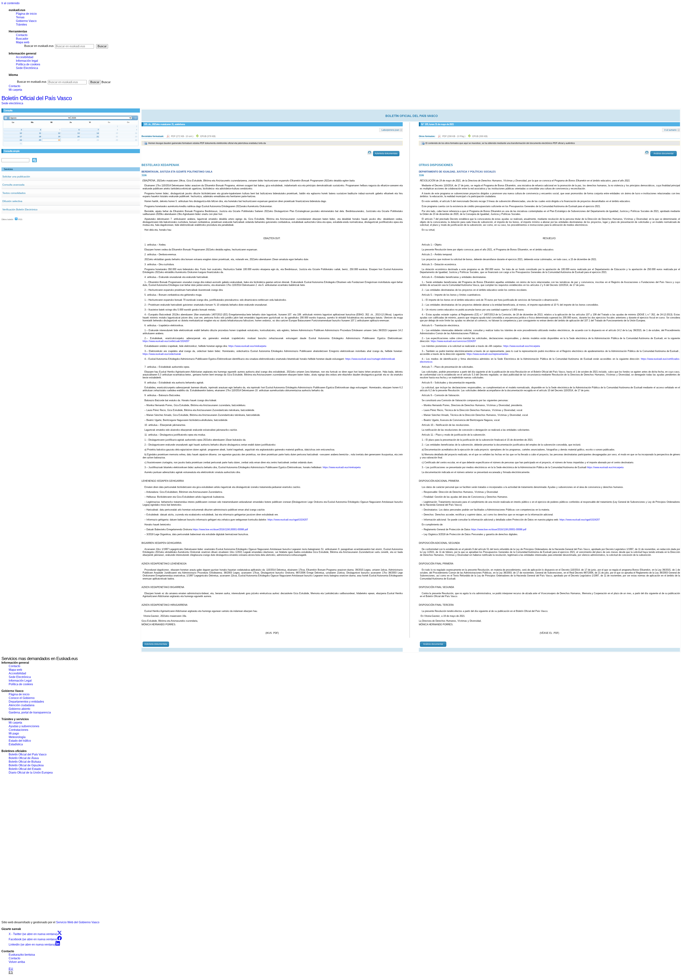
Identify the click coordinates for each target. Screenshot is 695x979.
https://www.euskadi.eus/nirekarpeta (247, 346)
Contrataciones (18, 729)
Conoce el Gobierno (22, 697)
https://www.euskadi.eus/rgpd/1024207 (288, 519)
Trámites (21, 24)
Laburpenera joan (390, 130)
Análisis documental (663, 153)
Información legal (27, 60)
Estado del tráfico (20, 740)
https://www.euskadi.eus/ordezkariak (162, 354)
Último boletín (7, 219)
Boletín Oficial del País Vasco (36, 98)
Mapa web (22, 42)
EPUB (208, 136)
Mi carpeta (15, 89)
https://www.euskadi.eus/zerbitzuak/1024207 (166, 341)
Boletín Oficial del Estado (25, 768)
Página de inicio (26, 13)
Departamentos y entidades (26, 701)
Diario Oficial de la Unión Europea (31, 772)
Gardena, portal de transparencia (30, 712)
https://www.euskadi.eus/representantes (487, 354)
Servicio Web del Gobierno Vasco (77, 922)
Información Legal (20, 680)
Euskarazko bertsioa (22, 954)
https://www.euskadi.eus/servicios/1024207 (453, 341)
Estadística (16, 744)
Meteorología (17, 737)
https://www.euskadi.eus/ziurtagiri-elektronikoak (370, 359)
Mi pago (14, 733)
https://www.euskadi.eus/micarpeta (521, 346)
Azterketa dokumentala (386, 153)
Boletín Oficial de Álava (24, 758)
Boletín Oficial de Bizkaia (25, 761)
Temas (20, 17)
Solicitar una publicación (16, 176)
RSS (20, 219)
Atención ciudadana (21, 705)
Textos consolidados (14, 193)
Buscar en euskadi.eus (39, 45)
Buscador (22, 38)
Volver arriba (17, 961)
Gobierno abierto (19, 708)
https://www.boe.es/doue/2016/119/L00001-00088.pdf (220, 529)
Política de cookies (28, 64)
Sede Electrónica (27, 68)
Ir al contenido (10, 3)
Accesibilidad (24, 57)
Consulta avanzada (13, 184)
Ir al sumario (670, 130)
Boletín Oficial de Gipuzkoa (26, 765)
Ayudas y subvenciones (24, 726)
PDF (182, 136)
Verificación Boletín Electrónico (19, 209)
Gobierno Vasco (26, 20)
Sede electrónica (12, 103)
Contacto (22, 35)
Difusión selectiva (12, 201)
